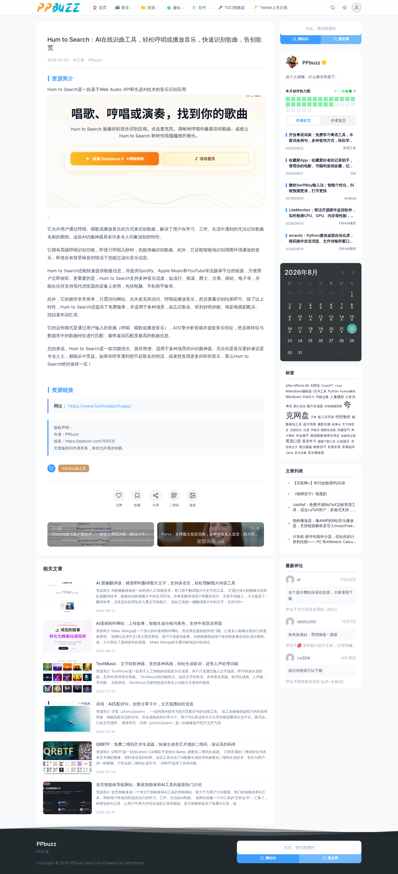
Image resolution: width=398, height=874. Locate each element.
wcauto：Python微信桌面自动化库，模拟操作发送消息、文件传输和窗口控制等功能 (321, 238)
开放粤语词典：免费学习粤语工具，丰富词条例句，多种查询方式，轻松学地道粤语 (321, 137)
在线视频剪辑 (333, 406)
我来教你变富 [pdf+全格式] (320, 681)
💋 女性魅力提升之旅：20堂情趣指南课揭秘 (334, 645)
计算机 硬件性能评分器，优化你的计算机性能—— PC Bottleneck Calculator (324, 539)
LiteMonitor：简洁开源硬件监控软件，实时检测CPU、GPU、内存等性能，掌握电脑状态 (322, 213)
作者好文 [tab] (303, 120)
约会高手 (302, 435)
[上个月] (343, 272)
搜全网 (343, 39)
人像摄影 (337, 397)
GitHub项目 (347, 223)
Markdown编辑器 (299, 391)
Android (350, 198)
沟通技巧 (343, 430)
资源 (151, 7)
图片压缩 (299, 406)
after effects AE (297, 385)
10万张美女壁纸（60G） (318, 609)
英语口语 (293, 441)
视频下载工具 (326, 441)
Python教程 (347, 391)
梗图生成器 (328, 430)
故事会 (336, 424)
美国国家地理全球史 (325, 435)
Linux (338, 385)
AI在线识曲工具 (73, 468)
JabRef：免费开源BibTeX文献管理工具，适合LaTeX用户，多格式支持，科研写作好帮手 (324, 507)
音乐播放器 (316, 453)
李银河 (315, 430)
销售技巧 (319, 447)
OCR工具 (320, 391)
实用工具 (349, 148)
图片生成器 (315, 406)
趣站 (177, 7)
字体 (314, 417)
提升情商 (309, 424)
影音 (125, 7)
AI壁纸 (315, 385)
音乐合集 (300, 453)
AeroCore (93, 862)
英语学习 (309, 441)
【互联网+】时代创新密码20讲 (319, 483)
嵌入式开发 (326, 417)
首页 (102, 7)
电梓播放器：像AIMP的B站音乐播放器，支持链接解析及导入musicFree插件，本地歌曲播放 (323, 523)
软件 (202, 7)
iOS (353, 173)
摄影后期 (324, 424)
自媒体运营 (348, 436)
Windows (293, 397)
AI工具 (78, 59)
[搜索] (333, 7)
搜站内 (303, 39)
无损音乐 (296, 430)
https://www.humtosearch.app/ (100, 406)
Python (333, 391)
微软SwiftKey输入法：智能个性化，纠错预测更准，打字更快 (321, 188)
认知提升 (343, 441)
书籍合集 (322, 397)
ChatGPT (327, 385)
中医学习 (308, 397)
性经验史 (343, 416)
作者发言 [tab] (338, 120)
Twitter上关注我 (273, 7)
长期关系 (334, 447)
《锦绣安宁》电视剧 (310, 493)
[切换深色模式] (345, 7)
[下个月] (353, 272)
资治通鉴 (305, 447)
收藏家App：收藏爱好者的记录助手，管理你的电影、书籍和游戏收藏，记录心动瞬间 (321, 163)
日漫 (306, 430)
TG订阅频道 (234, 7)
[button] (356, 7)
